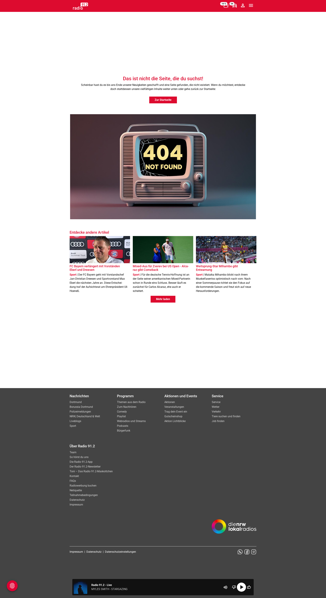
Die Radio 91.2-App (81, 461)
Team (73, 452)
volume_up (225, 587)
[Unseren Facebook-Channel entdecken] (247, 552)
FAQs (73, 480)
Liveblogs (75, 421)
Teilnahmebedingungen (84, 495)
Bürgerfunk (123, 430)
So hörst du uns (79, 457)
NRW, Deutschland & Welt (85, 416)
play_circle (241, 587)
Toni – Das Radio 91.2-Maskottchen (91, 471)
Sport (73, 425)
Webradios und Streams (131, 421)
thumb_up (249, 587)
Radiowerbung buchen (83, 485)
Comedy (122, 411)
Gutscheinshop (173, 416)
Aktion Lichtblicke (175, 421)
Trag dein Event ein (175, 411)
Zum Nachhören (126, 406)
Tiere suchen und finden (226, 416)
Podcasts (122, 425)
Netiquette (76, 490)
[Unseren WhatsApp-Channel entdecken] (240, 552)
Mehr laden (163, 299)
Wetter (215, 406)
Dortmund (76, 402)
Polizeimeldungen (80, 411)
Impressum (76, 504)
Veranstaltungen (174, 406)
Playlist (121, 416)
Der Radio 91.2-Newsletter (85, 466)
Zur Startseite (163, 99)
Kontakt (74, 476)
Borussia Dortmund (81, 406)
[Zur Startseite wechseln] (80, 6)
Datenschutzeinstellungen (120, 551)
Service (216, 402)
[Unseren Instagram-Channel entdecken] (253, 552)
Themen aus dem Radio (131, 402)
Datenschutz (77, 499)
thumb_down (234, 587)
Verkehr (216, 411)
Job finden (218, 421)
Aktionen (169, 402)
